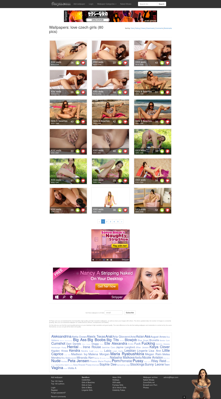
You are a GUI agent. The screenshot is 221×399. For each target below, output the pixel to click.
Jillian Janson (142, 347)
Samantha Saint (62, 365)
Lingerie (142, 350)
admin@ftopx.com (171, 377)
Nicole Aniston (152, 357)
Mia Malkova (67, 357)
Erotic (131, 343)
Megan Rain (153, 354)
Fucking (148, 343)
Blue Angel (143, 340)
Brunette (154, 340)
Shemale (95, 365)
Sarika (71, 365)
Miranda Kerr (85, 357)
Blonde (122, 340)
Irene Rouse (92, 346)
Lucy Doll (67, 355)
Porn (116, 360)
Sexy (75, 364)
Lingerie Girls (87, 390)
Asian (140, 336)
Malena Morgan (99, 354)
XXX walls (56, 62)
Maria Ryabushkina (127, 353)
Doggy (95, 343)
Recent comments (58, 396)
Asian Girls (116, 377)
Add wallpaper (79, 4)
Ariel (133, 336)
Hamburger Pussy (58, 347)
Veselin (65, 368)
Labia (107, 350)
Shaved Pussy (85, 364)
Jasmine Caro (108, 347)
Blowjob (131, 339)
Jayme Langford (125, 347)
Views (143, 28)
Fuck (137, 343)
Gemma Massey (163, 344)
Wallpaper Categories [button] (106, 4)
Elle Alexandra (115, 343)
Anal (108, 336)
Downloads (150, 28)
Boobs (162, 340)
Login (91, 4)
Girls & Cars (86, 385)
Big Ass (80, 339)
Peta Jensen (78, 360)
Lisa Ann (155, 350)
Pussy (138, 360)
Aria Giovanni (121, 336)
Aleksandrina (61, 336)
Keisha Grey (99, 351)
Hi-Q (80, 348)
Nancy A (97, 358)
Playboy (107, 361)
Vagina (57, 367)
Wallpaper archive (150, 377)
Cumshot (58, 343)
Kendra (74, 350)
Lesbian (130, 350)
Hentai (72, 346)
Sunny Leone (154, 364)
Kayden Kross (59, 351)
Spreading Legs (123, 365)
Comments (159, 28)
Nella (138, 357)
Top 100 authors (57, 383)
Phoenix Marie (96, 361)
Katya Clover (160, 346)
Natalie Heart (105, 358)
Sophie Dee (108, 364)
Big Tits (113, 339)
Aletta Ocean (79, 336)
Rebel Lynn (147, 361)
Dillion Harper (86, 344)
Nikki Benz (166, 358)
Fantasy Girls (117, 385)
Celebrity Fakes (118, 390)
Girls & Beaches (143, 91)
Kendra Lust (87, 350)
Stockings (137, 364)
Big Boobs (96, 339)
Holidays (115, 380)
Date (132, 28)
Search (161, 4)
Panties (64, 361)
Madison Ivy (79, 354)
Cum (168, 340)
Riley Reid (158, 360)
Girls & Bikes (87, 387)
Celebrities (86, 380)
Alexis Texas (96, 336)
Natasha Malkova (122, 357)
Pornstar (126, 360)
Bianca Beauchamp (66, 340)
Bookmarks (168, 28)
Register (54, 390)
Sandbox (86, 377)
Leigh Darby (118, 351)
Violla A (72, 368)
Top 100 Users (57, 381)
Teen (167, 364)
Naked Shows (125, 4)
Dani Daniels (73, 343)
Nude (56, 360)
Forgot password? (58, 392)
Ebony (101, 344)
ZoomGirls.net (149, 382)
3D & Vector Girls (119, 387)
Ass (147, 336)
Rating (137, 28)
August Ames (158, 336)
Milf (75, 358)
